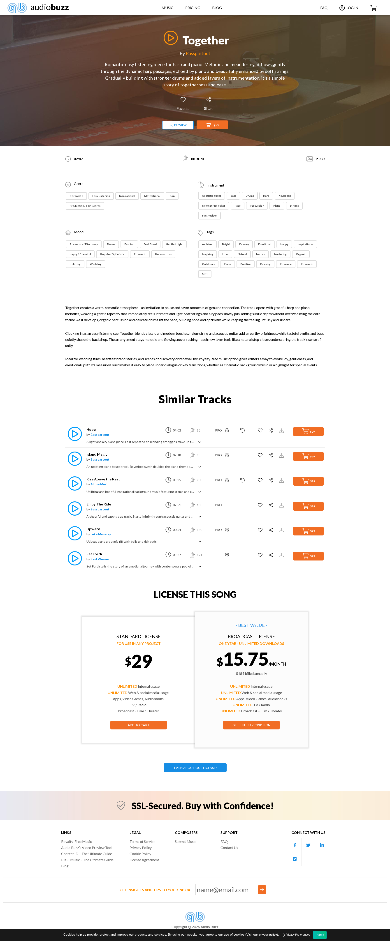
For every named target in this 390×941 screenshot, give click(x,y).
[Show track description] (199, 441)
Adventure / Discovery (84, 244)
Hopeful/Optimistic (112, 254)
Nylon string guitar (213, 205)
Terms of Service (142, 841)
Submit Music (185, 841)
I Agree (320, 934)
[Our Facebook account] (295, 845)
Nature (260, 254)
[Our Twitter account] (308, 845)
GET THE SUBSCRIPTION (251, 725)
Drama (111, 244)
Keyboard (285, 195)
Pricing (192, 7)
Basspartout (198, 53)
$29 (216, 125)
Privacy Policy (141, 847)
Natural (242, 254)
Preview (180, 125)
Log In (352, 7)
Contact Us (229, 847)
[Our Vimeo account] (295, 859)
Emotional (264, 244)
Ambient (207, 244)
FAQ (323, 7)
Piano (277, 205)
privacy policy (268, 934)
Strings (294, 205)
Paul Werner (100, 559)
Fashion (129, 244)
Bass (233, 195)
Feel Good (150, 244)
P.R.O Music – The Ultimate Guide (87, 860)
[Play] (169, 37)
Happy (284, 244)
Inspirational (127, 196)
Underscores (163, 254)
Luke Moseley (101, 534)
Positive (245, 264)
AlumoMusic (100, 484)
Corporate (76, 196)
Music (167, 7)
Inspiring (207, 254)
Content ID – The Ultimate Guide (86, 853)
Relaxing (265, 264)
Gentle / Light (174, 244)
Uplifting (75, 264)
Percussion (257, 205)
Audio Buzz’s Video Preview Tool (86, 847)
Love (225, 254)
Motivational (152, 196)
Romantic (140, 254)
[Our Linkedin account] (322, 845)
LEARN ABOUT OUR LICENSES (195, 768)
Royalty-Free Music (76, 841)
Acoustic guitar (211, 195)
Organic (301, 254)
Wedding (95, 264)
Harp (266, 195)
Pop (172, 196)
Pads (237, 205)
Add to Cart (138, 725)
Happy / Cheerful (80, 254)
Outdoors (208, 264)
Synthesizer (209, 215)
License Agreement (144, 860)
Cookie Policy (140, 853)
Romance (286, 264)
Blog (217, 7)
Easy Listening (101, 196)
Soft (205, 274)
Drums (250, 195)
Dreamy (244, 244)
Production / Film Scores (85, 206)
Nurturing (280, 254)
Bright (226, 244)
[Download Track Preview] (282, 430)
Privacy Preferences (298, 934)
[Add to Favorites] (261, 430)
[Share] (271, 430)
